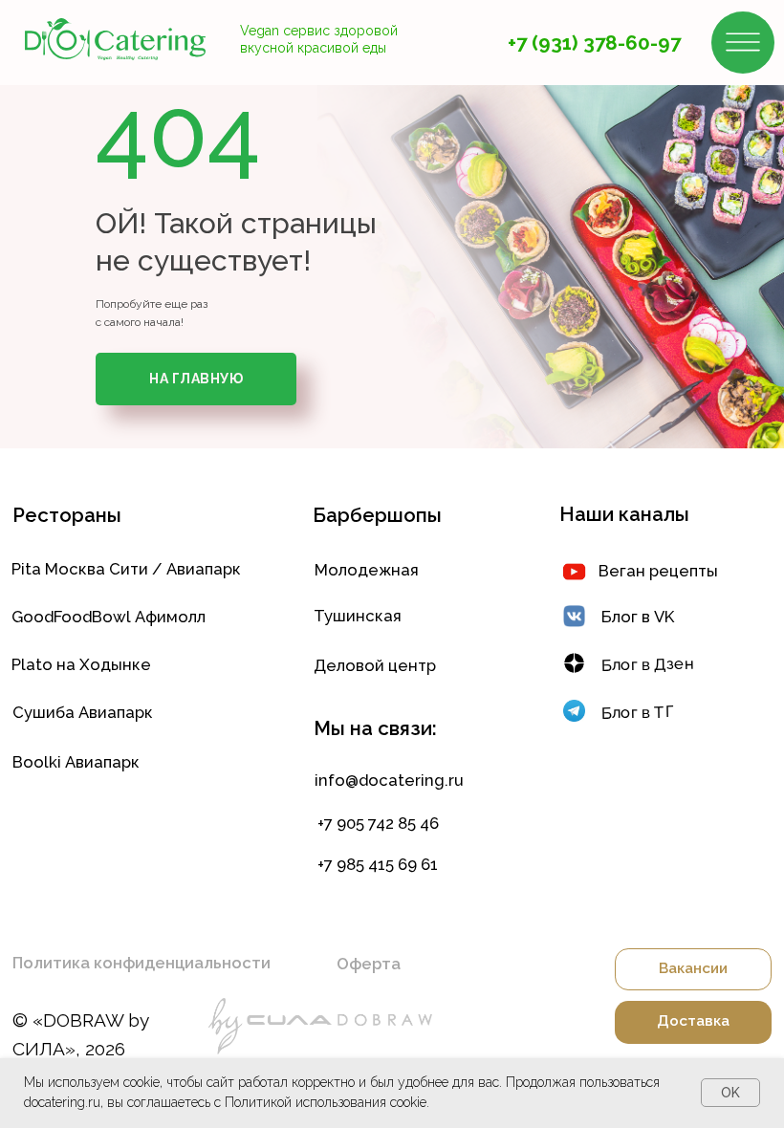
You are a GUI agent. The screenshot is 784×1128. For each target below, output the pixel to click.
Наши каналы (624, 514)
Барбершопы (377, 515)
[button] (166, 963)
